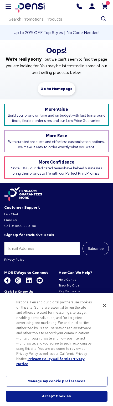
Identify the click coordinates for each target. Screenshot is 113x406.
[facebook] (7, 282)
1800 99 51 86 (25, 226)
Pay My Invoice (69, 291)
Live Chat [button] (11, 214)
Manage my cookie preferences (56, 381)
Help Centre (67, 280)
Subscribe (96, 248)
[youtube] (40, 282)
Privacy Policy (14, 259)
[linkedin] (29, 282)
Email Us (10, 220)
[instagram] (18, 282)
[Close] (104, 305)
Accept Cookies (56, 396)
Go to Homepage (56, 88)
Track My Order (69, 285)
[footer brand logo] (23, 194)
